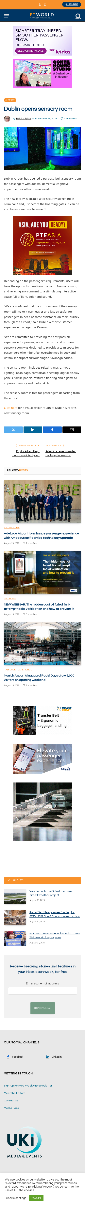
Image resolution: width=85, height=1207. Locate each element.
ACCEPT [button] (36, 1198)
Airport (10, 100)
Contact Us (11, 1100)
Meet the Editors (14, 1093)
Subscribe (72, 4)
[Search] (78, 15)
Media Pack (11, 1108)
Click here (10, 408)
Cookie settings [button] (16, 1198)
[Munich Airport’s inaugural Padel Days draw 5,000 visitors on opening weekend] (42, 643)
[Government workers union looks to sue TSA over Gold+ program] (15, 938)
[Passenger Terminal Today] (42, 15)
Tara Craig (23, 118)
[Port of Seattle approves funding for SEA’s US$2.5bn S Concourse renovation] (15, 917)
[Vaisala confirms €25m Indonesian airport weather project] (15, 896)
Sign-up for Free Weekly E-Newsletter (28, 1085)
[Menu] (6, 15)
